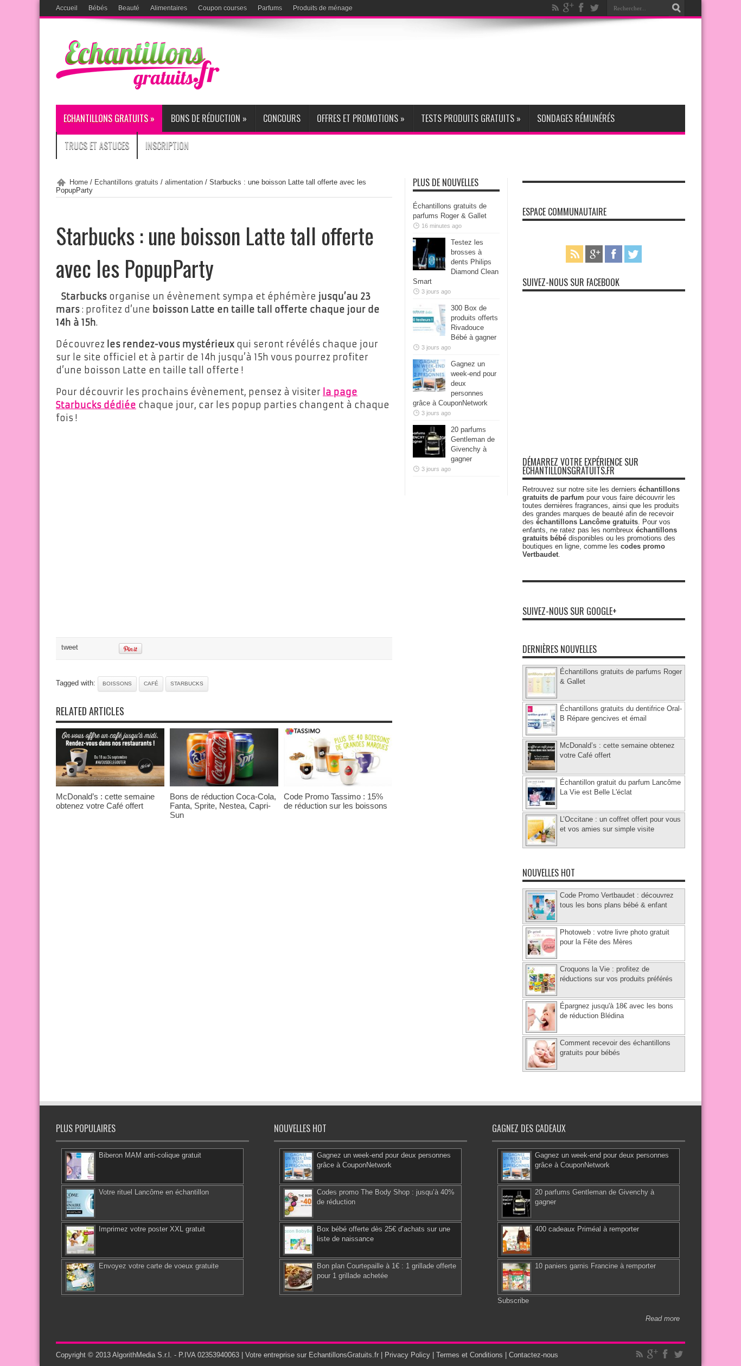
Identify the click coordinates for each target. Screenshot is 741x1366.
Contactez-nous (533, 1355)
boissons (117, 684)
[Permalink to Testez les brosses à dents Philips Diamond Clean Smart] (429, 268)
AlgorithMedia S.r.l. (142, 1355)
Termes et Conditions (469, 1355)
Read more (663, 1318)
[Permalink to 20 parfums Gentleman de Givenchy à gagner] (429, 455)
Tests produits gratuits (471, 118)
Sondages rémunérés (576, 118)
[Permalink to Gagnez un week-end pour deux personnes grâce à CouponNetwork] (429, 389)
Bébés (97, 8)
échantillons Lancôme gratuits (587, 522)
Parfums (270, 8)
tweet (69, 647)
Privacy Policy (407, 1355)
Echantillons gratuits (109, 118)
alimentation (184, 182)
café (151, 684)
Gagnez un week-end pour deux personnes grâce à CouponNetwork (454, 383)
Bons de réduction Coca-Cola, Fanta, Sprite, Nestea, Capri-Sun (223, 805)
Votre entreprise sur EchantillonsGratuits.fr (312, 1355)
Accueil (67, 8)
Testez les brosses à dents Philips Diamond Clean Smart (456, 261)
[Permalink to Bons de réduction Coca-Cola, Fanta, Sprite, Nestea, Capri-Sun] (224, 784)
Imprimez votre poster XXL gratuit (152, 1229)
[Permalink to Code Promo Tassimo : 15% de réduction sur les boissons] (338, 784)
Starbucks (186, 684)
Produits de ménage (323, 8)
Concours (282, 118)
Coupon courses (222, 8)
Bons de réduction (209, 118)
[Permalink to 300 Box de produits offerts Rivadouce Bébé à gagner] (429, 333)
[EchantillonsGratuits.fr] (138, 87)
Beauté (128, 8)
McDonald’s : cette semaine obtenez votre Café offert (105, 801)
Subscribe (513, 1301)
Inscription (167, 145)
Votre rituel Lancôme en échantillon (154, 1192)
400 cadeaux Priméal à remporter (587, 1229)
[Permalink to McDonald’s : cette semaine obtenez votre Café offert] (110, 784)
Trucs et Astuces (97, 145)
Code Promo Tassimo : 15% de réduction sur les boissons (335, 801)
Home (78, 182)
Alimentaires (168, 8)
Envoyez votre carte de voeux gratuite (159, 1266)
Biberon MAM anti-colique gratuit (150, 1155)
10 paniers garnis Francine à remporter (595, 1266)
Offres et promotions (361, 118)
